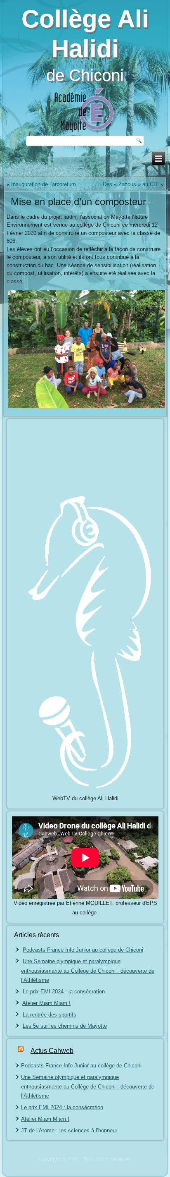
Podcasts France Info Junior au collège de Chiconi (83, 950)
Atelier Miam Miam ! (46, 1003)
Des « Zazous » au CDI (131, 184)
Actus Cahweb (52, 1050)
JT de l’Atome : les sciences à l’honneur (69, 1130)
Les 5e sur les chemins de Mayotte (65, 1026)
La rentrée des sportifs (49, 1015)
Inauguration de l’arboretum (43, 184)
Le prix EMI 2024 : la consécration (64, 991)
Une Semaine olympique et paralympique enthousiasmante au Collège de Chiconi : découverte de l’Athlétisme (87, 970)
